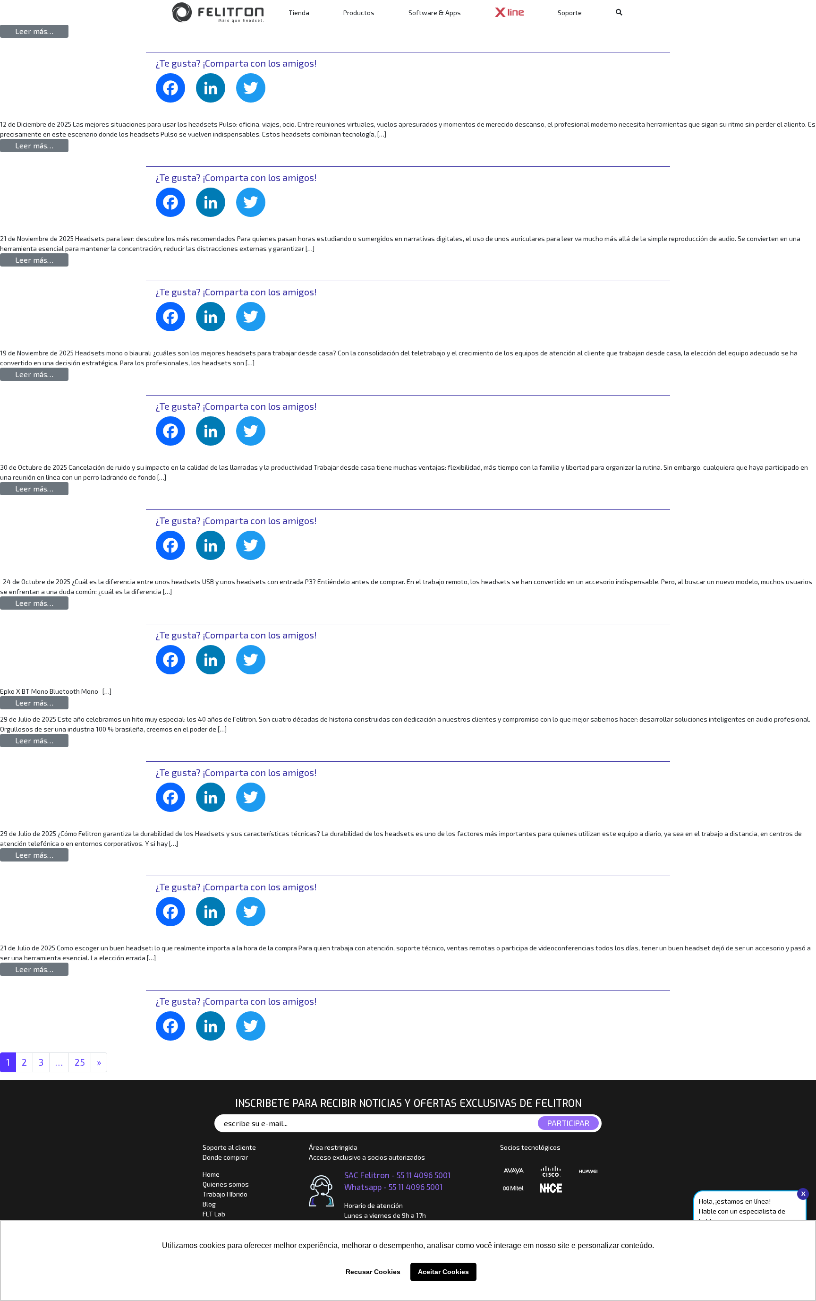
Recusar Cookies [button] (373, 1271)
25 (80, 1062)
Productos (358, 13)
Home (211, 1174)
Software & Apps (434, 13)
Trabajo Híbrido (225, 1194)
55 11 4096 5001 (423, 1175)
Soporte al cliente (229, 1147)
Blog (209, 1204)
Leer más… (41, 30)
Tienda (299, 13)
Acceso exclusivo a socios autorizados (367, 1157)
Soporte (570, 13)
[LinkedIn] (214, 93)
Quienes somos (226, 1184)
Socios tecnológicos (530, 1147)
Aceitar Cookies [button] (443, 1271)
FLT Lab (214, 1214)
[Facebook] (174, 93)
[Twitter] (254, 93)
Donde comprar (225, 1157)
